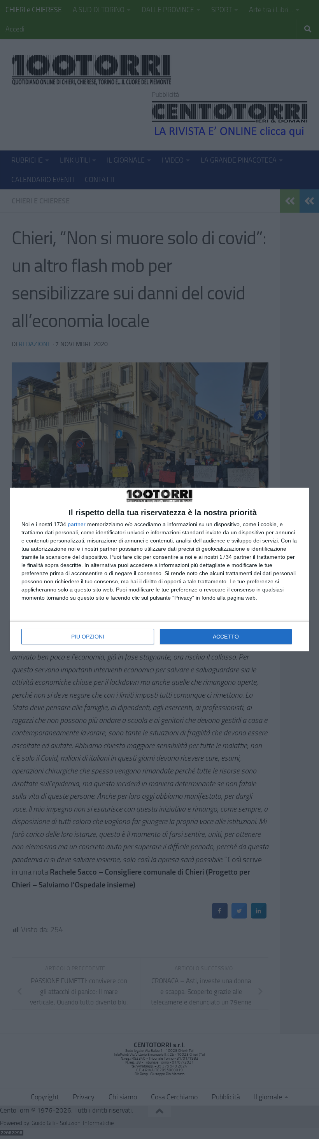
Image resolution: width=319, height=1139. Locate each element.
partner (77, 524)
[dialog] (159, 569)
